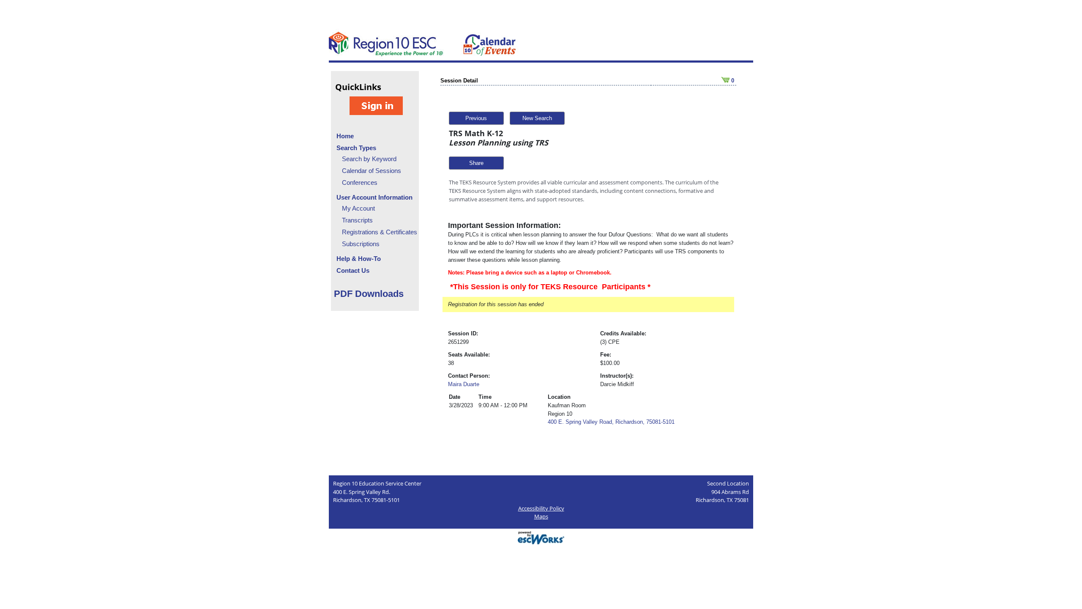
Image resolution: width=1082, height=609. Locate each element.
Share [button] (476, 163)
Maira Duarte (463, 384)
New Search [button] (537, 118)
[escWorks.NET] (541, 537)
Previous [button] (476, 118)
